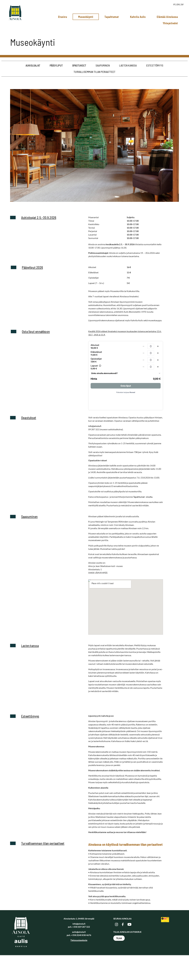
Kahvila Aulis (138, 16)
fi (174, 4)
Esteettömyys (154, 65)
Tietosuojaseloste (78, 940)
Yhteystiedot (170, 23)
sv (182, 4)
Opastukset (79, 65)
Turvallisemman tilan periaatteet (94, 71)
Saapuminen (103, 65)
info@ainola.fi (94, 426)
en (178, 4)
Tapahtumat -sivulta (142, 496)
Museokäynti (85, 16)
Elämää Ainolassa (167, 16)
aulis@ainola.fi (79, 932)
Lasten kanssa (128, 65)
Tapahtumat (111, 16)
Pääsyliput (56, 65)
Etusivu (62, 16)
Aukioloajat (33, 65)
